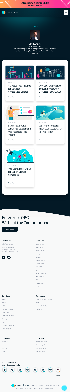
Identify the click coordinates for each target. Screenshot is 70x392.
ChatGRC (39, 267)
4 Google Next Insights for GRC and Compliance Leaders (19, 89)
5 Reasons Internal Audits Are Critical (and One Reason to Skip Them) (19, 130)
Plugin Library (40, 250)
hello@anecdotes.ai (8, 244)
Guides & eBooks (41, 306)
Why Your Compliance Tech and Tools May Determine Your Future (50, 89)
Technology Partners (42, 345)
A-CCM (4, 299)
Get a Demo (9, 229)
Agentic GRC (40, 257)
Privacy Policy (19, 388)
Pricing (4, 351)
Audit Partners (40, 351)
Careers (4, 348)
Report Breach (38, 388)
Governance (40, 276)
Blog (37, 302)
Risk (37, 280)
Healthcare (5, 312)
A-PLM (4, 306)
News (3, 345)
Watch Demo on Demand (44, 299)
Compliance (39, 283)
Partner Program (41, 342)
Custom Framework (8, 325)
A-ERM (4, 302)
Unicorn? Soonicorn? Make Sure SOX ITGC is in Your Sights (50, 128)
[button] (66, 12)
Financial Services (7, 309)
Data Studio (40, 247)
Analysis (39, 254)
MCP (37, 270)
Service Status (49, 388)
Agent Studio (40, 260)
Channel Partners (41, 348)
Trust (37, 286)
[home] (10, 12)
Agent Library (40, 263)
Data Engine (40, 244)
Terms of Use (29, 388)
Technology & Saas (8, 315)
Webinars (39, 309)
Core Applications (41, 273)
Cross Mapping (6, 328)
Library (4, 322)
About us (4, 342)
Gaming (4, 319)
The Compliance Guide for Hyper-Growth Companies (19, 172)
